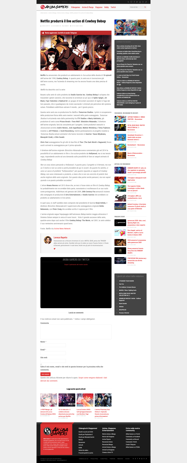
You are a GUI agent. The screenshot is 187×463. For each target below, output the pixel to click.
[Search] (145, 7)
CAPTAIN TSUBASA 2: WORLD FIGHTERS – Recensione (136, 118)
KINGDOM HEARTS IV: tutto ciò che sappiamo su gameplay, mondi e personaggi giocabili (137, 170)
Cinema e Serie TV (107, 452)
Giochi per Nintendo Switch (86, 437)
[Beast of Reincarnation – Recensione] (120, 158)
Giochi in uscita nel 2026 (93, 2)
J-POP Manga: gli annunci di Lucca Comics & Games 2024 (48, 412)
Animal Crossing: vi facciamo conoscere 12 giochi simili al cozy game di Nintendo (137, 206)
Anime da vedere (80, 2)
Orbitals (121, 306)
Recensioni (82, 442)
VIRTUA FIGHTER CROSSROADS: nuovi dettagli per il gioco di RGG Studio (129, 103)
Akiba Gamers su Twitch (133, 434)
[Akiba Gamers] (54, 9)
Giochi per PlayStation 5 (86, 434)
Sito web (43, 357)
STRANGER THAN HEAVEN (126, 281)
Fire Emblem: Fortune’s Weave (127, 287)
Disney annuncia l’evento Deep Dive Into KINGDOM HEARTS (135, 250)
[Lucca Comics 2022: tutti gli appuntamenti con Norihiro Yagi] (85, 406)
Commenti (66, 26)
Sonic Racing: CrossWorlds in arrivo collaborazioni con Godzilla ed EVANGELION (128, 95)
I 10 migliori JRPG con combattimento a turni (135, 197)
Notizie (81, 440)
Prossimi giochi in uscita (86, 453)
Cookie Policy (103, 458)
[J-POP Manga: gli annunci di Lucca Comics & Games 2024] (48, 406)
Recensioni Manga (107, 444)
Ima (118, 64)
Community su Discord (132, 439)
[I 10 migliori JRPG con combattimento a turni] (120, 201)
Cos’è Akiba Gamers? (45, 2)
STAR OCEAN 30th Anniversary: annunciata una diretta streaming (137, 260)
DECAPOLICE (122, 310)
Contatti (72, 2)
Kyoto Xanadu (123, 303)
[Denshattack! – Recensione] (120, 150)
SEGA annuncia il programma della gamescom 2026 (137, 241)
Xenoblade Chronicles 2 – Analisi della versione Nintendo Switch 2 (136, 137)
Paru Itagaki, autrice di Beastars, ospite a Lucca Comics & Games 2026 (135, 232)
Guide (80, 448)
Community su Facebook (133, 437)
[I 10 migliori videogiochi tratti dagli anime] (120, 183)
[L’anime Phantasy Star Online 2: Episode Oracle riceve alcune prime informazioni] (103, 406)
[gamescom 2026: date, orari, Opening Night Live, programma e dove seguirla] (120, 225)
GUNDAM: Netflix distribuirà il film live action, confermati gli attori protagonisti (128, 59)
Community (56, 2)
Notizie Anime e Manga (63, 13)
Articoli (81, 445)
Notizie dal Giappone (108, 437)
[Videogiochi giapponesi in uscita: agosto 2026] (130, 35)
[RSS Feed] (128, 2)
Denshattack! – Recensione (136, 145)
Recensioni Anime (107, 442)
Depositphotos (57, 458)
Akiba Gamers (43, 13)
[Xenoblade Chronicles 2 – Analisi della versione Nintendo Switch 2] (120, 140)
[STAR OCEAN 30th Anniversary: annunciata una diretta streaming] (120, 263)
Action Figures (106, 439)
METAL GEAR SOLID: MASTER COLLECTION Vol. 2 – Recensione (136, 127)
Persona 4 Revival (124, 313)
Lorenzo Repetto (46, 26)
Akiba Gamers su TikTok (133, 447)
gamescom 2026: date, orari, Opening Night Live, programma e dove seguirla (137, 222)
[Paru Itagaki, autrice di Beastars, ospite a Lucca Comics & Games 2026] (120, 235)
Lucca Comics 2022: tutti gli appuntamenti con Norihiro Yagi (84, 412)
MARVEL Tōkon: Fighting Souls (128, 290)
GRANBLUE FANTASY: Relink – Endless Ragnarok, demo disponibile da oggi (129, 82)
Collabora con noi (83, 458)
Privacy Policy (94, 458)
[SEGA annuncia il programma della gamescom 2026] (120, 245)
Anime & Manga (87, 7)
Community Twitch (131, 442)
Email (42, 349)
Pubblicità (112, 458)
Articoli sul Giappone (108, 450)
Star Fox (121, 284)
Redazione (64, 2)
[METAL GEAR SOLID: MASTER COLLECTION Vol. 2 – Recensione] (120, 130)
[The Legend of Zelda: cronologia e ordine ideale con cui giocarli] (120, 191)
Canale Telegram (131, 444)
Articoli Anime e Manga (109, 447)
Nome (42, 342)
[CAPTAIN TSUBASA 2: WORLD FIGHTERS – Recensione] (120, 122)
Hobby (106, 7)
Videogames (75, 7)
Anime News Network (62, 228)
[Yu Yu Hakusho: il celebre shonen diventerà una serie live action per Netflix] (67, 406)
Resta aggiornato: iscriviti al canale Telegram (61, 33)
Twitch (113, 7)
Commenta (44, 323)
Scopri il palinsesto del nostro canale (76, 264)
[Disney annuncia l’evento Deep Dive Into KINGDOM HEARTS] (120, 253)
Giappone (98, 7)
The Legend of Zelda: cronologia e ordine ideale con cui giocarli (136, 188)
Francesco (119, 51)
